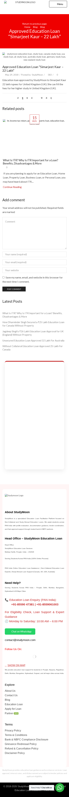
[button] (58, 4)
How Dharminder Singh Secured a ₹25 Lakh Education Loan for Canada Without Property (33, 324)
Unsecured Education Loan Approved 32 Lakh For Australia (33, 340)
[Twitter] (18, 98)
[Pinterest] (32, 98)
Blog (35, 27)
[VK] (27, 98)
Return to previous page (34, 23)
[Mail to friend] (36, 98)
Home (27, 27)
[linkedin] (41, 98)
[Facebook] (22, 98)
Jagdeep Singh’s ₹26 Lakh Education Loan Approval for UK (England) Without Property (33, 333)
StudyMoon (37, 74)
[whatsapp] (46, 98)
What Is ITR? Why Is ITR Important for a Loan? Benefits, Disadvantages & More (30, 161)
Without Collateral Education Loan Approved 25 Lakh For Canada (32, 348)
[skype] (50, 98)
